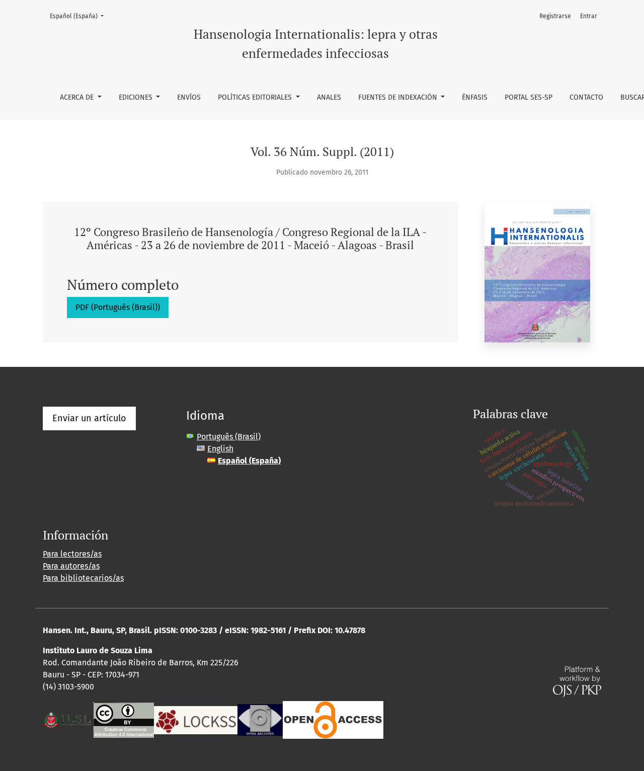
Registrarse (555, 16)
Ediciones (136, 97)
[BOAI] (333, 719)
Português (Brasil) (229, 436)
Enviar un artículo (89, 418)
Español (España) (79, 16)
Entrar (588, 16)
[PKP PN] (195, 719)
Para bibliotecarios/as (83, 578)
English (220, 448)
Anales (329, 97)
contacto (586, 97)
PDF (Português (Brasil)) (117, 307)
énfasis (475, 97)
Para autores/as (71, 566)
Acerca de (78, 97)
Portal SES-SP (528, 97)
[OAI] (260, 719)
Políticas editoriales (256, 97)
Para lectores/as (72, 554)
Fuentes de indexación (398, 97)
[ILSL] (68, 719)
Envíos (189, 97)
